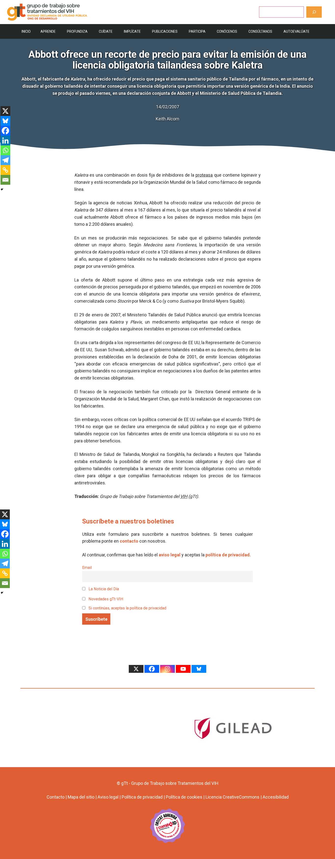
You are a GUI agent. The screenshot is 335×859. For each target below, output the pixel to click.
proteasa (204, 175)
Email (87, 567)
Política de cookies (184, 797)
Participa (197, 31)
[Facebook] (5, 131)
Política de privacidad (142, 797)
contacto (129, 541)
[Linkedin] (5, 140)
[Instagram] (167, 669)
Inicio (26, 31)
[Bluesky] (5, 121)
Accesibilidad (276, 797)
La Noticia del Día (103, 589)
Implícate (132, 31)
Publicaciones (165, 31)
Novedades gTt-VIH (105, 599)
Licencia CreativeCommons (232, 797)
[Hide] (2, 189)
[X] (5, 111)
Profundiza (77, 31)
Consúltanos (260, 31)
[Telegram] (5, 160)
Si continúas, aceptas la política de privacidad (127, 608)
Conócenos (227, 31)
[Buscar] (314, 11)
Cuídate (106, 31)
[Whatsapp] (5, 150)
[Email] (5, 180)
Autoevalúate (296, 31)
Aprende (48, 31)
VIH (183, 496)
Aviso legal (108, 797)
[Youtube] (183, 669)
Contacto (55, 797)
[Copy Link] (5, 170)
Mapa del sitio (81, 797)
